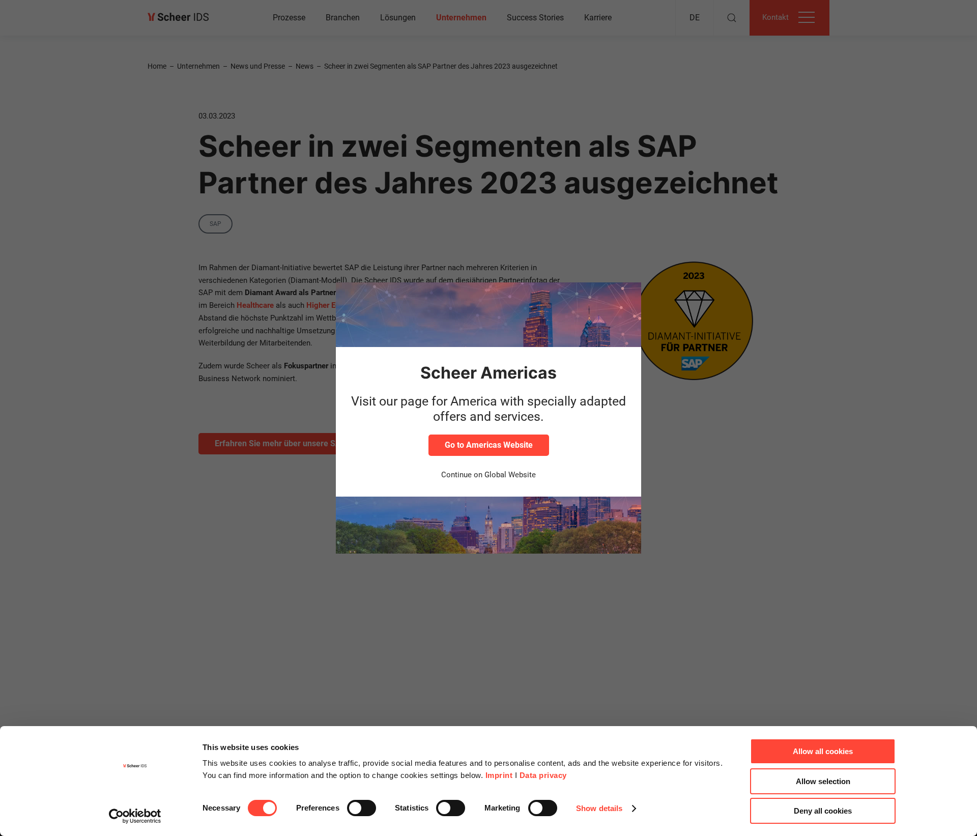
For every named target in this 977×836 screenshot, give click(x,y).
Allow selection (823, 781)
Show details (599, 808)
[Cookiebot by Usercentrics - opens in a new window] (135, 816)
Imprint (499, 775)
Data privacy (543, 775)
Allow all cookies (823, 751)
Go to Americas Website (489, 445)
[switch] (361, 808)
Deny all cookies (823, 810)
